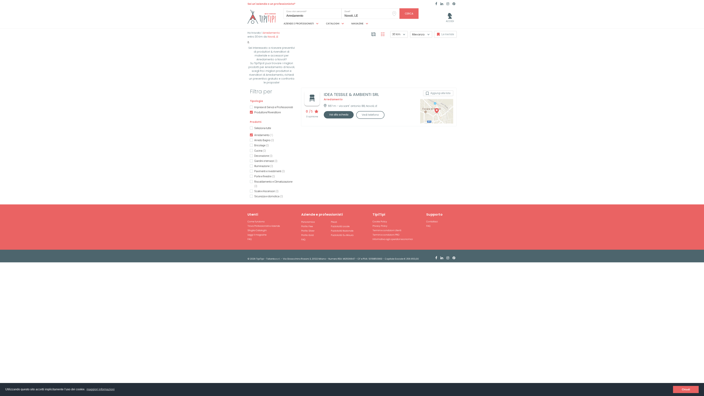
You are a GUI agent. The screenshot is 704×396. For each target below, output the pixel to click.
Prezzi (334, 221)
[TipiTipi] (261, 16)
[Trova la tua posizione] (394, 13)
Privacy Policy (380, 226)
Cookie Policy (380, 221)
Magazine (357, 23)
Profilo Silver (307, 230)
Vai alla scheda (338, 114)
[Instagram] (447, 4)
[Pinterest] (453, 4)
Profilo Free (307, 226)
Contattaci (432, 221)
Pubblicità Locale (340, 226)
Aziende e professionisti (299, 23)
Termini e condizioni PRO (386, 234)
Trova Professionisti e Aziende (263, 226)
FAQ (249, 239)
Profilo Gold (307, 235)
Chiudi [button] (686, 389)
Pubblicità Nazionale (342, 230)
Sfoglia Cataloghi (257, 230)
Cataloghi (333, 23)
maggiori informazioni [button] (101, 389)
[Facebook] (436, 4)
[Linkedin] (441, 4)
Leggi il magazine (257, 234)
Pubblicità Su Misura (342, 235)
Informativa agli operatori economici (393, 239)
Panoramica (308, 221)
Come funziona (256, 221)
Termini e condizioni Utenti (387, 230)
